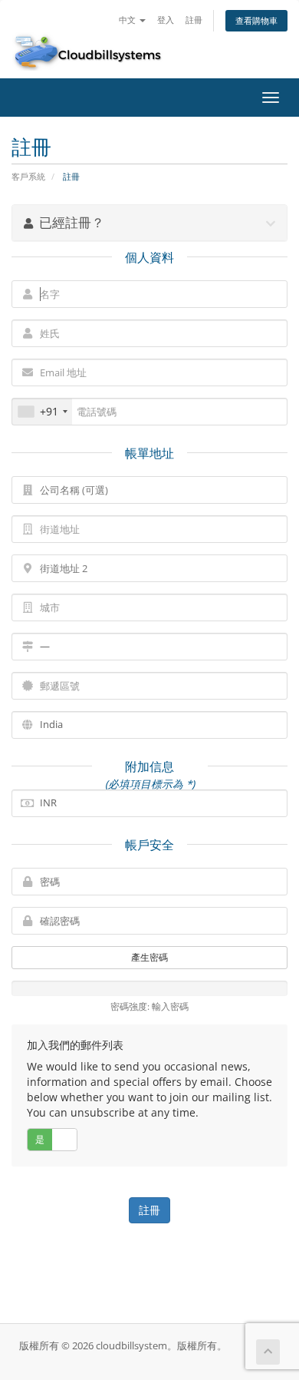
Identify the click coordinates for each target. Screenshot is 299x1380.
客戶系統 (28, 176)
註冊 (194, 19)
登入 (165, 19)
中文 (128, 19)
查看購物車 (256, 20)
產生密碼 (149, 957)
